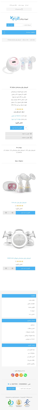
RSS (17, 375)
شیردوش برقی (31, 150)
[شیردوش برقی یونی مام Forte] (19, 183)
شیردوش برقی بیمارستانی (18, 150)
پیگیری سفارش (30, 364)
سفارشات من (31, 353)
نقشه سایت (31, 300)
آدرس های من (30, 357)
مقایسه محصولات (30, 332)
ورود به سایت (21, 5)
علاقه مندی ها (31, 360)
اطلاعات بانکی (31, 304)
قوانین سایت (31, 307)
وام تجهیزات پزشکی (29, 335)
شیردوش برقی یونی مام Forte (19, 202)
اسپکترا (7, 150)
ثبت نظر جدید (17, 112)
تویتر (21, 375)
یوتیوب (12, 375)
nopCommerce (15, 397)
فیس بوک (25, 375)
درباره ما (32, 311)
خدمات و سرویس (30, 339)
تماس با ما (31, 314)
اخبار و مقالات (31, 328)
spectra (20, 152)
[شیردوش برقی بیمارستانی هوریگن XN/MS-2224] (19, 239)
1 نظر (23, 112)
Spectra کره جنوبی (16, 116)
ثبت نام (26, 5)
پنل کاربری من (30, 350)
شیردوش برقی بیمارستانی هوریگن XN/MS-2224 (19, 258)
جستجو (32, 325)
